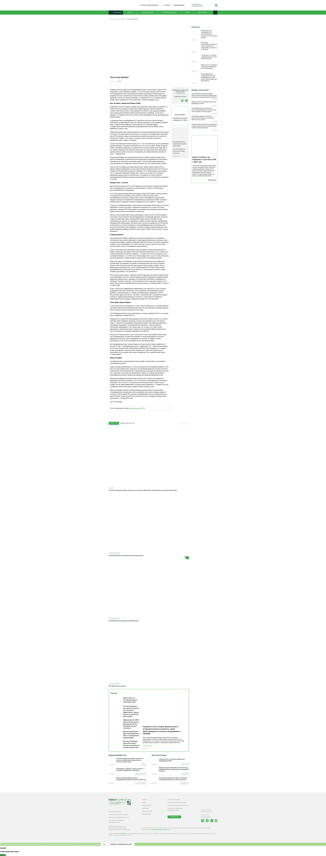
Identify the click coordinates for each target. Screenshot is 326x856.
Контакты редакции (115, 811)
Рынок (187, 12)
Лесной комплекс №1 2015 (137, 408)
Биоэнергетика (147, 745)
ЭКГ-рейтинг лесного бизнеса (117, 686)
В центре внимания (147, 12)
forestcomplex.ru (123, 833)
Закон (119, 81)
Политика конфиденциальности (119, 817)
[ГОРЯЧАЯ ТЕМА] (149, 586)
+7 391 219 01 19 (205, 815)
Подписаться (174, 816)
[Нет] (135, 844)
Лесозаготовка (159, 755)
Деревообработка (117, 755)
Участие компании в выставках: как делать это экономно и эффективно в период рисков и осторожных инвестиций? (143, 490)
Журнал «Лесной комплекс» (150, 5)
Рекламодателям (178, 5)
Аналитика (145, 808)
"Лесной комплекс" (180, 93)
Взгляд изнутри (184, 783)
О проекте (167, 5)
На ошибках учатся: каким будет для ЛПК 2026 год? (124, 620)
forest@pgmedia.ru (206, 817)
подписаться (114, 423)
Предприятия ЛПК (147, 811)
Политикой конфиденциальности (160, 829)
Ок (104, 844)
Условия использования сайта (118, 814)
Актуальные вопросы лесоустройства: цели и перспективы (126, 555)
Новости (130, 12)
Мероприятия (202, 12)
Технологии (185, 764)
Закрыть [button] (3, 855)
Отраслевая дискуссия (169, 12)
